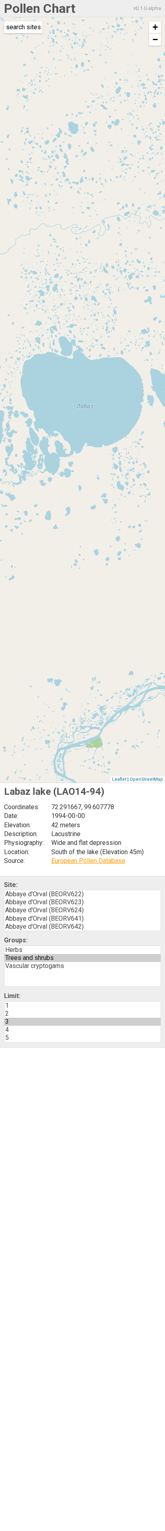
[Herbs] (82, 950)
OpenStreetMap (146, 779)
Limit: (12, 996)
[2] (82, 1014)
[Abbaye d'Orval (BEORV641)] (82, 919)
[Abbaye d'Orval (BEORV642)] (82, 927)
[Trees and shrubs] (82, 958)
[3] (82, 1022)
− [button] (155, 39)
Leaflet (119, 779)
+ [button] (155, 27)
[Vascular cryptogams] (82, 966)
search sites (23, 27)
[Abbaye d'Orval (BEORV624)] (82, 910)
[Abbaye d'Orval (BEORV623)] (82, 902)
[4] (82, 1030)
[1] (82, 1006)
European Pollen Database (88, 861)
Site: (11, 885)
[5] (82, 1038)
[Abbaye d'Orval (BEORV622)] (82, 894)
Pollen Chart (39, 8)
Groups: (16, 940)
